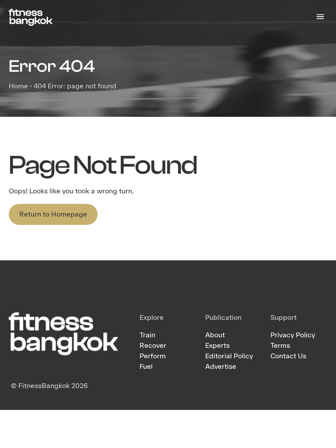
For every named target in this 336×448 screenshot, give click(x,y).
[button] (320, 17)
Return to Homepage (53, 214)
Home (18, 86)
